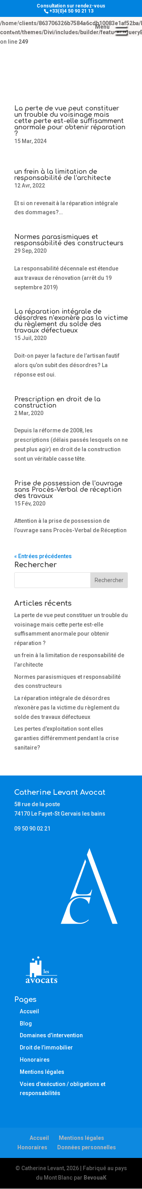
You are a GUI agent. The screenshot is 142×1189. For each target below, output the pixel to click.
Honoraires (35, 1060)
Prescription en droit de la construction (57, 402)
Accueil (29, 1011)
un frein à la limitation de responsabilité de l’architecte (62, 175)
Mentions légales (42, 1072)
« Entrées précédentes (43, 556)
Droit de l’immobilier (46, 1047)
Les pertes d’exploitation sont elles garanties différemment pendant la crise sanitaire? (66, 738)
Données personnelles (86, 1147)
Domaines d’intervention (51, 1035)
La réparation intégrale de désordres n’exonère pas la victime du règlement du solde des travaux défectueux (71, 321)
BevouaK (95, 1177)
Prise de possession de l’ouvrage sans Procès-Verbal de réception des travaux (68, 490)
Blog (26, 1023)
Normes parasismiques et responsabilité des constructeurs (68, 240)
